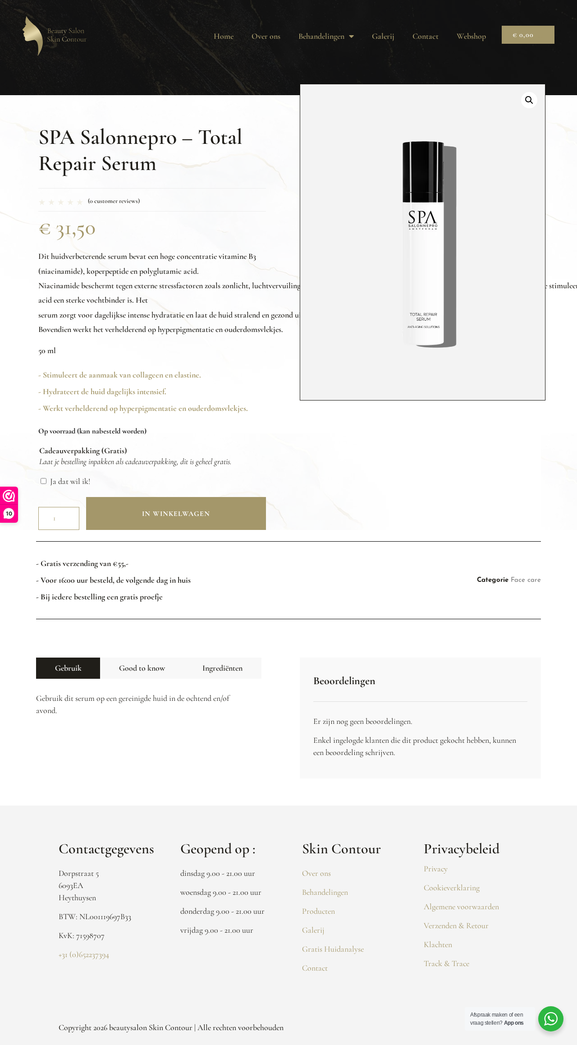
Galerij (383, 36)
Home (224, 36)
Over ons (266, 36)
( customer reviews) (114, 201)
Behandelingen (321, 36)
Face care (526, 580)
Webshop (471, 36)
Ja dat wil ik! (70, 481)
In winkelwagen (176, 513)
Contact (425, 36)
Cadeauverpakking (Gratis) (83, 451)
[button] (529, 100)
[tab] (68, 668)
